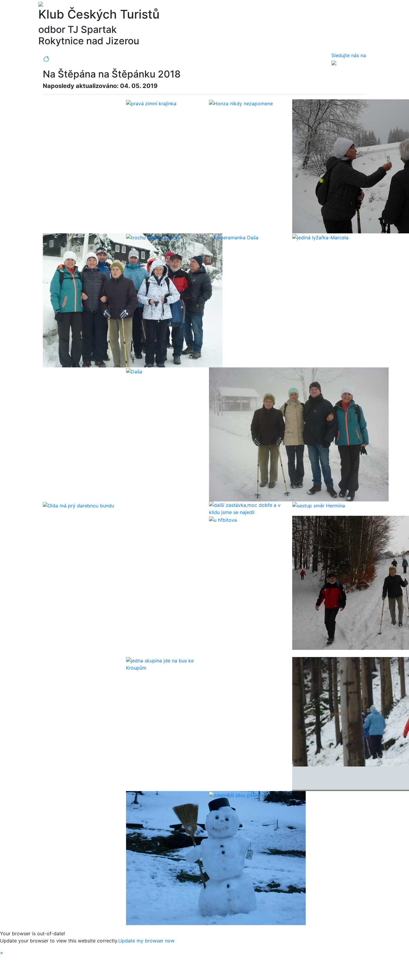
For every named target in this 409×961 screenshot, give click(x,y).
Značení (127, 59)
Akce (87, 59)
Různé (147, 59)
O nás (219, 59)
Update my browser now (146, 941)
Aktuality (66, 59)
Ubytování (174, 59)
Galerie (105, 59)
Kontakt (199, 59)
